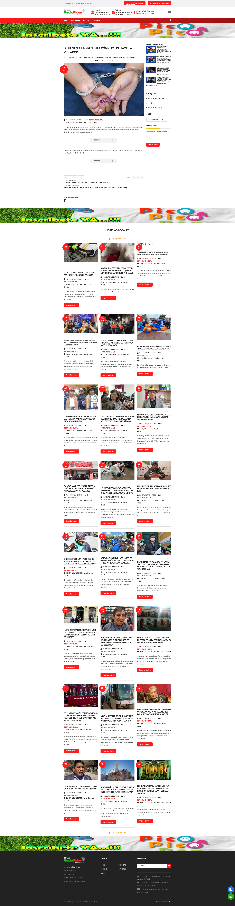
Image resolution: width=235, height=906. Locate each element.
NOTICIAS (104, 869)
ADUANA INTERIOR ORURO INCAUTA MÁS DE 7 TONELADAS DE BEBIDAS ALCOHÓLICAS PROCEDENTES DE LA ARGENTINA (117, 718)
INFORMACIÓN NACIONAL (156, 98)
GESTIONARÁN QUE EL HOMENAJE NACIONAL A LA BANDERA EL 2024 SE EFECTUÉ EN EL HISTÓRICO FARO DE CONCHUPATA (117, 789)
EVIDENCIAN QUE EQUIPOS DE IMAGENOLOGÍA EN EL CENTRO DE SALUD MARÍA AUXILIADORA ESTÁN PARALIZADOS (81, 488)
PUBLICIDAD (122, 865)
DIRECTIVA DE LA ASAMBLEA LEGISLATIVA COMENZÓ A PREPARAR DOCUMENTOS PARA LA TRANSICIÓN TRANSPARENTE (154, 711)
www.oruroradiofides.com (72, 867)
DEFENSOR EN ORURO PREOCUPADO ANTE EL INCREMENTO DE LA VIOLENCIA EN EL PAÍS (154, 488)
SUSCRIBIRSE (153, 144)
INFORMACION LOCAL (96, 120)
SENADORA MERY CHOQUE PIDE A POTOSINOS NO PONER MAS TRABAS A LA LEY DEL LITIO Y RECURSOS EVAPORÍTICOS (117, 418)
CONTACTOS (122, 869)
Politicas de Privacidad (163, 902)
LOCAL (103, 873)
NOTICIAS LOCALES (70, 177)
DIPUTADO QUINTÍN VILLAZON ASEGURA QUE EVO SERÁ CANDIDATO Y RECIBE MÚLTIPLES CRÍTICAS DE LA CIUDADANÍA (117, 560)
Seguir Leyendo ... (71, 305)
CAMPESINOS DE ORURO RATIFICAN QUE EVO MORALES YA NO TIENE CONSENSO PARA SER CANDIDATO (80, 418)
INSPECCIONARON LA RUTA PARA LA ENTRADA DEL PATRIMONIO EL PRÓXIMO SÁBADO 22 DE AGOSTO (117, 342)
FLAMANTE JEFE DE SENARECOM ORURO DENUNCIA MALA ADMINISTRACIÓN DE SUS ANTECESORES (153, 417)
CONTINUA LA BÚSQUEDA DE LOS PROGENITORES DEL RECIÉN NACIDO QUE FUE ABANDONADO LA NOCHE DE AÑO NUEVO (117, 270)
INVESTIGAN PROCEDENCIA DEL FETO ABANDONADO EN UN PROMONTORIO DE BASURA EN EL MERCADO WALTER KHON (117, 490)
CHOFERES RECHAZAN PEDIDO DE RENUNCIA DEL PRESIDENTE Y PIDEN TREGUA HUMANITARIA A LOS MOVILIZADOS (80, 561)
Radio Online (139, 3)
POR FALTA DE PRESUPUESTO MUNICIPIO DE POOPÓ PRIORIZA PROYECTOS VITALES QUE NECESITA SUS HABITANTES (154, 640)
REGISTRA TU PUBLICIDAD (160, 3)
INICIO (81, 177)
